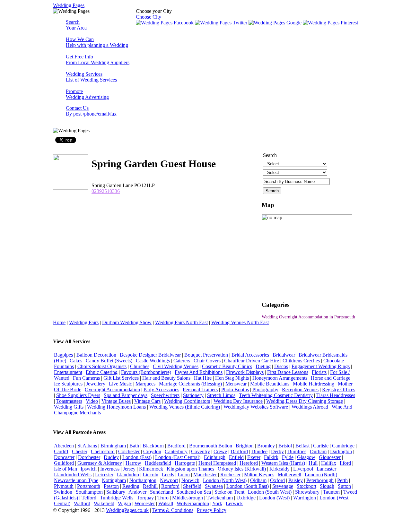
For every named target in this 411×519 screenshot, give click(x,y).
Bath (134, 445)
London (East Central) (177, 457)
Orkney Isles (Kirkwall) (242, 468)
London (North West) (225, 480)
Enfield (236, 457)
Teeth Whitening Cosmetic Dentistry (276, 395)
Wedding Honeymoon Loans (116, 407)
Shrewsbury (307, 492)
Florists (319, 372)
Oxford (277, 480)
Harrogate (185, 463)
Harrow (133, 463)
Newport (169, 480)
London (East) (137, 457)
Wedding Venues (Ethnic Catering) (184, 407)
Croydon (152, 451)
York (217, 503)
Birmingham (113, 445)
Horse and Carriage (330, 378)
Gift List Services (121, 378)
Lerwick (234, 503)
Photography (265, 389)
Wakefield (104, 503)
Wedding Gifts (68, 407)
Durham (318, 451)
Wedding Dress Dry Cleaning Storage (304, 401)
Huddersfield (158, 463)
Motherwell (289, 474)
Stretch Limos (221, 395)
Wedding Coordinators (187, 401)
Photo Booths (235, 389)
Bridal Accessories (250, 355)
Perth (342, 480)
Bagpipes (63, 355)
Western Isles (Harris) (283, 463)
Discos (281, 366)
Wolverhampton (193, 503)
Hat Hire (203, 378)
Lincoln (150, 474)
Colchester (129, 451)
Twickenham (219, 497)
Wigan (124, 503)
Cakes (76, 360)
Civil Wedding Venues (175, 366)
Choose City (148, 17)
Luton (184, 474)
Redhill (150, 486)
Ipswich (89, 468)
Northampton (142, 480)
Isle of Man (65, 468)
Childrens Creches (301, 360)
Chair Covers (207, 360)
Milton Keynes (259, 474)
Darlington (341, 451)
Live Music (120, 383)
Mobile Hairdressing (313, 383)
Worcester (145, 503)
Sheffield (192, 486)
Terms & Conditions (172, 510)
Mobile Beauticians (269, 383)
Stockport (306, 486)
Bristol (285, 445)
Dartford (239, 451)
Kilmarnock (151, 468)
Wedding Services (91, 76)
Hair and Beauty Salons (166, 378)
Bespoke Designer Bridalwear (150, 355)
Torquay (145, 497)
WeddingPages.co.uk (127, 510)
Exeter (253, 457)
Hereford (249, 463)
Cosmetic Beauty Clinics (227, 366)
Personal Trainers (200, 389)
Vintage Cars (147, 401)
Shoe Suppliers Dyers (78, 395)
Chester (79, 451)
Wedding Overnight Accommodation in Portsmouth (308, 317)
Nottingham (114, 480)
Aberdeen (64, 445)
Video (92, 401)
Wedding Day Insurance (238, 401)
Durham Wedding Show (127, 322)
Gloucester (330, 457)
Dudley (111, 457)
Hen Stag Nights (232, 378)
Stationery (193, 395)
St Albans (87, 445)
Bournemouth (203, 445)
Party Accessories (161, 389)
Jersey (129, 468)
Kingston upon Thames (190, 468)
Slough (327, 486)
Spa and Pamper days (125, 395)
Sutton (344, 486)
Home (59, 322)
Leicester (104, 474)
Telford (89, 497)
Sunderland (161, 492)
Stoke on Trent (229, 492)
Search (76, 24)
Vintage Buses (116, 401)
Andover (137, 492)
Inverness (109, 468)
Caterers (181, 360)
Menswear (236, 383)
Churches (139, 366)
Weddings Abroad (310, 407)
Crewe (220, 451)
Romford (170, 486)
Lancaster (326, 468)
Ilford (345, 463)
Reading (130, 486)
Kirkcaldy (279, 468)
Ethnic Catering (102, 372)
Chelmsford (103, 451)
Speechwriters (165, 395)
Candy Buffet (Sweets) (109, 360)
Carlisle (320, 445)
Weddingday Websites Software (255, 407)
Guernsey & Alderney (99, 463)
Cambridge (343, 445)
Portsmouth (88, 486)
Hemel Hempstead (217, 463)
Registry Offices (338, 389)
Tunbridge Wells (116, 497)
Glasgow (306, 457)
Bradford (176, 445)
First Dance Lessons (287, 372)
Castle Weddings (153, 360)
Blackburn (153, 445)
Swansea (214, 486)
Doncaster (64, 457)
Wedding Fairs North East (181, 322)
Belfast (302, 445)
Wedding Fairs (84, 322)
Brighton (245, 445)
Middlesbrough (187, 497)
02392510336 (106, 191)
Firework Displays (245, 372)
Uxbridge (246, 497)
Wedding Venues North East (240, 322)
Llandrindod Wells (73, 474)
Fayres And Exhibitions (199, 372)
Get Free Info (97, 59)
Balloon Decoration (96, 355)
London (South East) (247, 486)
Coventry (200, 451)
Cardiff (61, 451)
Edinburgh (214, 457)
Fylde (287, 457)
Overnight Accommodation (112, 389)
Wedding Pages (68, 5)
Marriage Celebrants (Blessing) (190, 383)
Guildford (64, 463)
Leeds (168, 474)
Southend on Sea (194, 492)
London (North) (321, 474)
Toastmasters (69, 401)
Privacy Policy (211, 510)
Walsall (165, 503)
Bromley (266, 445)
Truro (163, 497)
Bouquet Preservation (206, 355)
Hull (313, 463)
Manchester (205, 474)
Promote (87, 94)
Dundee (259, 451)
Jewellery (95, 383)
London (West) (274, 497)
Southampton (89, 492)
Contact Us (91, 111)
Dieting (263, 366)
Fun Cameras (86, 378)
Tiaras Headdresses (335, 395)
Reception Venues (300, 389)
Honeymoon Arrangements (279, 378)
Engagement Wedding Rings (321, 366)
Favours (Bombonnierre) (146, 372)
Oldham (258, 480)
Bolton (225, 445)
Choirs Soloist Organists (102, 366)
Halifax (328, 463)
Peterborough (320, 480)
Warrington (304, 497)
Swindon (63, 492)
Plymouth (64, 486)
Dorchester (89, 457)
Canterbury (176, 451)
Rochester (230, 474)
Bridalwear (284, 355)
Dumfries (296, 451)
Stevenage (282, 486)
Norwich (190, 480)
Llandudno (128, 474)
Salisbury (115, 492)
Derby (277, 451)
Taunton (331, 492)
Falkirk (271, 457)
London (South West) (270, 492)
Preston (111, 486)
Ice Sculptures (68, 383)
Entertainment (68, 372)
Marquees (145, 383)
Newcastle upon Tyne (76, 480)
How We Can (97, 42)
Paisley (295, 480)
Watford (82, 503)
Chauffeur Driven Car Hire (251, 360)
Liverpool (303, 468)
